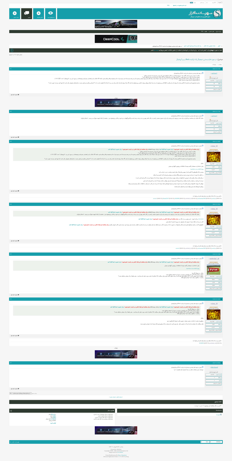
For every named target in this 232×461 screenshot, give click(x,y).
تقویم (206, 31)
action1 (155, 198)
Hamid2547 (166, 198)
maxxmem (200, 219)
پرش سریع (218, 31)
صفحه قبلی (119, 397)
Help (168, 5)
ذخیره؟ (219, 2)
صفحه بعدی (113, 397)
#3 (11, 141)
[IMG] (54, 417)
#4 (11, 204)
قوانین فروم (53, 423)
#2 (11, 111)
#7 (11, 362)
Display (214, 64)
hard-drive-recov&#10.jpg (196, 169)
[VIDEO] (54, 419)
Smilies (54, 416)
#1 (11, 68)
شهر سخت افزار (15, 442)
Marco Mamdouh (122, 455)
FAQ (202, 31)
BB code (53, 414)
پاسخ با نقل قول (14, 94)
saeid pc (214, 198)
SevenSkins (120, 452)
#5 (11, 254)
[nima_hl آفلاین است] (213, 161)
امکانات (220, 64)
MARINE (177, 198)
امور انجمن (211, 31)
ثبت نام (156, 50)
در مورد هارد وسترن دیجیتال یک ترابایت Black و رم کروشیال (196, 59)
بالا (10, 393)
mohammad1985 (202, 198)
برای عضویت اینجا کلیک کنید (166, 149)
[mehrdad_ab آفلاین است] (213, 274)
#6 (11, 299)
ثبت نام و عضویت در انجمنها (179, 5)
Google (218, 414)
